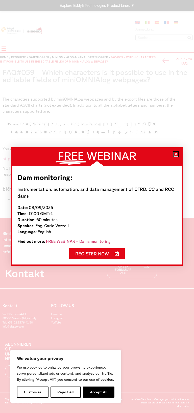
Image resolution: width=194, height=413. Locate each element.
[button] (176, 154)
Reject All (65, 392)
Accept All (98, 392)
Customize (32, 392)
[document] (97, 206)
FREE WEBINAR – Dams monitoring (78, 241)
